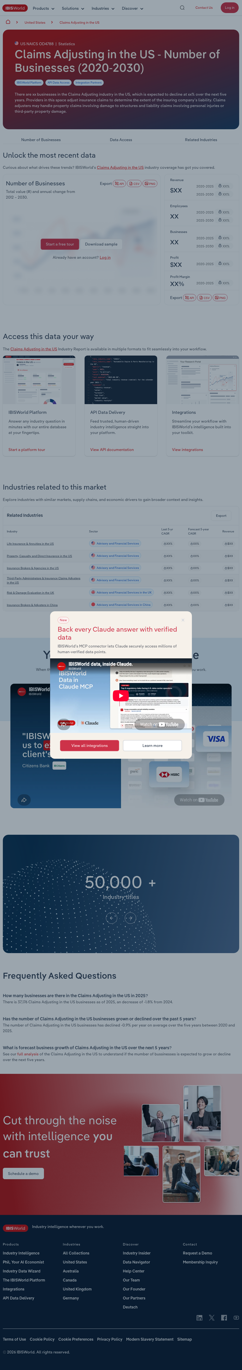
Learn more (153, 745)
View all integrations (89, 745)
